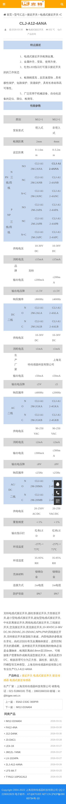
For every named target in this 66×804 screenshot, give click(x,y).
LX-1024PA (12, 758)
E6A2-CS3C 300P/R (27, 701)
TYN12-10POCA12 (16, 776)
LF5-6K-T (11, 770)
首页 (9, 14)
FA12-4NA (11, 727)
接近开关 (32, 14)
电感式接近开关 (49, 14)
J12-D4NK (11, 733)
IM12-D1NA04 (24, 707)
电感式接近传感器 (20, 680)
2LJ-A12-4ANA (14, 764)
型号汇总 (19, 14)
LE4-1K (10, 746)
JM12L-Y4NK (13, 752)
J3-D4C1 (11, 739)
